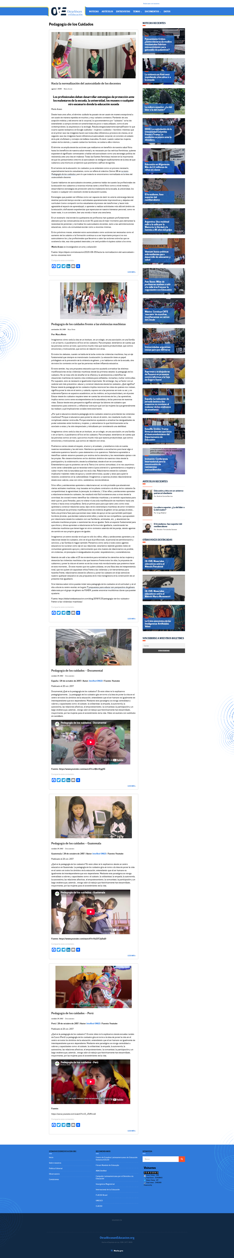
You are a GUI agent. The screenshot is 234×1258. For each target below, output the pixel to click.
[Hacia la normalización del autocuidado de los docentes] (93, 55)
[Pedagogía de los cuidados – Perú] (93, 987)
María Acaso (68, 89)
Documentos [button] (152, 11)
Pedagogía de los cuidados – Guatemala (76, 843)
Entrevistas (123, 11)
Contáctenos (54, 1179)
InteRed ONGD (96, 681)
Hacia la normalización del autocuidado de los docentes (86, 83)
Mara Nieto (71, 329)
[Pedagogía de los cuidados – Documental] (93, 647)
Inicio (51, 1157)
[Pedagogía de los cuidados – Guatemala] (93, 817)
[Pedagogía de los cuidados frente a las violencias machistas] (93, 300)
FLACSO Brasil (101, 1195)
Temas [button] (137, 11)
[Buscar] (182, 1159)
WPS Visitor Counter (159, 1185)
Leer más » (132, 272)
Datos (167, 11)
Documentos (69, 676)
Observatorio (54, 1174)
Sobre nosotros (55, 1163)
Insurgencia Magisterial (105, 1184)
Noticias (94, 11)
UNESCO (99, 1200)
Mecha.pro (118, 1251)
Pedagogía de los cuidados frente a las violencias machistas (88, 324)
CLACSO (99, 1206)
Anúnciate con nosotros (151, 4)
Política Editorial (55, 1168)
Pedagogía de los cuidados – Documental (77, 671)
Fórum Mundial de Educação (107, 1165)
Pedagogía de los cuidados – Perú (72, 1013)
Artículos (107, 11)
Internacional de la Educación (108, 1189)
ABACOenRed (101, 1171)
